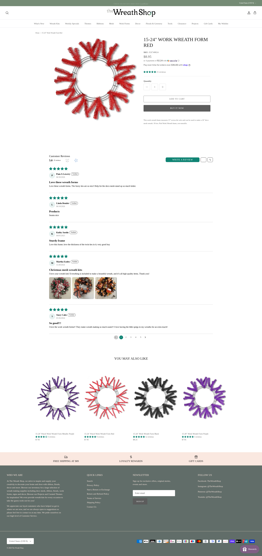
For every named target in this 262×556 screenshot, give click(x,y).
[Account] (248, 12)
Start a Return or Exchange (98, 490)
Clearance (182, 24)
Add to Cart (177, 99)
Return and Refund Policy (98, 494)
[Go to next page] (146, 337)
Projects (195, 24)
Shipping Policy (93, 502)
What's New (39, 24)
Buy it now (177, 108)
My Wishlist (223, 24)
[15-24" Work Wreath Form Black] (155, 397)
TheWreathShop (214, 481)
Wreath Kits (55, 24)
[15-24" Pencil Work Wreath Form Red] (106, 397)
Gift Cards (208, 24)
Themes (87, 24)
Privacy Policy (93, 485)
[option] (95, 79)
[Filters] (203, 159)
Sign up (140, 501)
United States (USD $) (246, 3)
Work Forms (124, 24)
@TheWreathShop (214, 492)
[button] (161, 60)
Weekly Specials (72, 24)
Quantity (147, 81)
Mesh (111, 24)
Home (37, 33)
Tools (170, 24)
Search (90, 481)
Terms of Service (94, 498)
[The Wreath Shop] (131, 13)
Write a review (182, 160)
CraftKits (144, 3)
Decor (137, 24)
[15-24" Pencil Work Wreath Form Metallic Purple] (57, 397)
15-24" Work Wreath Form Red (52, 33)
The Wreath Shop (17, 548)
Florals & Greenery (154, 24)
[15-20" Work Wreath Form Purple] (204, 397)
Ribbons (100, 24)
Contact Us (91, 507)
